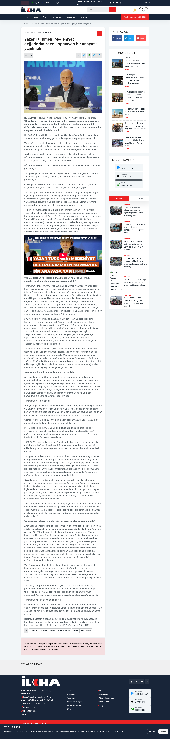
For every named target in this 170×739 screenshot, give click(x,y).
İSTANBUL (47, 32)
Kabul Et (163, 731)
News (25, 17)
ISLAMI (75, 631)
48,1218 (37, 3)
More (23, 715)
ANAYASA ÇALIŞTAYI (47, 631)
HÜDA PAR (33, 631)
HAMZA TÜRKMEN (64, 631)
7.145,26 (56, 3)
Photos (45, 17)
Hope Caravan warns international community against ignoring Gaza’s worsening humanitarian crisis (134, 212)
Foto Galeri (103, 694)
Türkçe (79, 1)
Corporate (57, 17)
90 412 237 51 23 (30, 711)
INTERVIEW (127, 204)
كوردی (92, 1)
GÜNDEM (35, 24)
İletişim (102, 705)
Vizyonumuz (72, 694)
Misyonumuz (72, 691)
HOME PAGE (25, 24)
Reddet (152, 731)
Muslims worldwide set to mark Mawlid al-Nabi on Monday (135, 111)
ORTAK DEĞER (86, 631)
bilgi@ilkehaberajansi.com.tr (34, 704)
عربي (78, 4)
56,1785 (47, 3)
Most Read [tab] (140, 198)
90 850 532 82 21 (30, 707)
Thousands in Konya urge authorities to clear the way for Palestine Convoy (135, 126)
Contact (84, 17)
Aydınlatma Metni (74, 705)
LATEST (127, 69)
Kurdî (86, 1)
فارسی (99, 1)
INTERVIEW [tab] (118, 198)
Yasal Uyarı (71, 698)
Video (35, 17)
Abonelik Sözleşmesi (75, 702)
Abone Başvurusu (106, 698)
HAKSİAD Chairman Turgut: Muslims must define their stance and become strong (135, 282)
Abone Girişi (104, 702)
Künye (69, 709)
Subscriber (71, 17)
